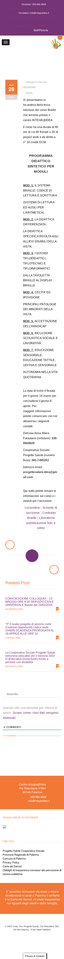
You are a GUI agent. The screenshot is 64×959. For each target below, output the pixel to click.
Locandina (32, 507)
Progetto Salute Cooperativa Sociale (23, 851)
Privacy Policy (11, 862)
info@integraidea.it (39, 801)
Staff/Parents (41, 30)
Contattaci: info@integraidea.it (34, 12)
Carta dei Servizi (12, 866)
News (29, 92)
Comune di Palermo (14, 858)
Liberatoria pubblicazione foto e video (40, 523)
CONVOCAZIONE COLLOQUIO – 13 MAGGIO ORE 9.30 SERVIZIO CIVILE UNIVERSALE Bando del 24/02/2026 (29, 601)
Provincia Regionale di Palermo (21, 854)
